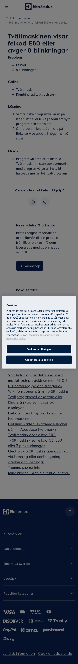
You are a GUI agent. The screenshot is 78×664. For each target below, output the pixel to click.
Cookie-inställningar (39, 349)
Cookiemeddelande (39, 334)
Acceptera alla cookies (39, 359)
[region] (39, 332)
